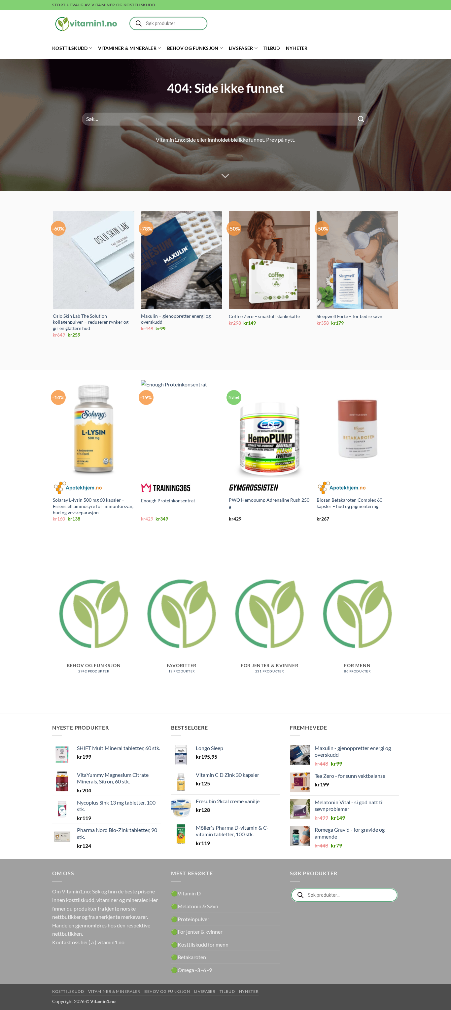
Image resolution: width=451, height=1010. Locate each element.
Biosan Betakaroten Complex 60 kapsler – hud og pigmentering (349, 503)
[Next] (398, 280)
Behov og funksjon (193, 48)
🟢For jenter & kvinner (197, 931)
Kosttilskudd (69, 48)
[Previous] (53, 280)
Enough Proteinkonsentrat (168, 500)
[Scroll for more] (225, 176)
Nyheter (297, 48)
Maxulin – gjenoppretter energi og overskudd (176, 319)
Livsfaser (241, 48)
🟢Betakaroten (188, 957)
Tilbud (271, 48)
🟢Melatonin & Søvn (194, 906)
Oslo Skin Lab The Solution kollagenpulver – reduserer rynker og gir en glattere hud (90, 322)
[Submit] (361, 119)
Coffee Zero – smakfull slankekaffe (264, 316)
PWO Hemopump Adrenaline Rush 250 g (269, 503)
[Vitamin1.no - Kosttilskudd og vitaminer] (85, 23)
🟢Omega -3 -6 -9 (191, 970)
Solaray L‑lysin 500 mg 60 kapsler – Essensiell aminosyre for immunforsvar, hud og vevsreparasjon (93, 506)
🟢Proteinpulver (190, 919)
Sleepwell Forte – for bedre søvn (349, 316)
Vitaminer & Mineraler (127, 48)
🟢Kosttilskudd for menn (199, 944)
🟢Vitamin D (186, 893)
